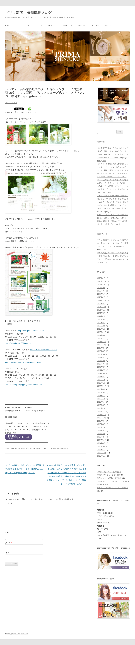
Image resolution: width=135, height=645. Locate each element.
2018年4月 (101, 358)
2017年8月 (101, 367)
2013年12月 (101, 453)
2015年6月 (101, 431)
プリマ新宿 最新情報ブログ (28, 13)
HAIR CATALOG (66, 25)
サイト (8, 553)
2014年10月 (101, 440)
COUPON (51, 25)
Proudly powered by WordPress (16, 634)
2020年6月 (101, 319)
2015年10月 (101, 418)
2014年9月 (101, 443)
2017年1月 (101, 380)
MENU (40, 25)
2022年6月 (101, 304)
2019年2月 (101, 338)
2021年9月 (101, 313)
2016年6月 (101, 399)
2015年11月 (101, 415)
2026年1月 (101, 278)
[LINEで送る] (29, 109)
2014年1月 (101, 450)
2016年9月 (101, 389)
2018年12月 (101, 342)
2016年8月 (101, 392)
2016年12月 (101, 383)
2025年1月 (101, 294)
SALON (18, 25)
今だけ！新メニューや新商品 (108, 472)
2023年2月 (101, 297)
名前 (7, 532)
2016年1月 (101, 411)
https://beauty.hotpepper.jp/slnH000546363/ (24, 384)
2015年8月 (101, 424)
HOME (7, 25)
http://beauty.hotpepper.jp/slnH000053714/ (23, 362)
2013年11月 (101, 456)
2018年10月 (101, 345)
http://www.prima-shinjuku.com (31, 330)
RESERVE (82, 25)
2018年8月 (101, 348)
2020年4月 (101, 323)
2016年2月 (101, 408)
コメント (9, 503)
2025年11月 (101, 281)
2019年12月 (101, 329)
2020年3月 (101, 326)
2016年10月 (101, 386)
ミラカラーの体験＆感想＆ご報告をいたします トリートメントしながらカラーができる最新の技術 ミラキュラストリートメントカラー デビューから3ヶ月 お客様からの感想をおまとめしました (113, 170)
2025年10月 (101, 285)
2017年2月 (101, 377)
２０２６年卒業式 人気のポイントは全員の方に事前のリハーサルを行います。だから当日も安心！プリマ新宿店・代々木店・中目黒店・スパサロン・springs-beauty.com (112, 154)
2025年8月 (101, 291)
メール (8, 543)
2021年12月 (101, 307)
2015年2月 (101, 437)
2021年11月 (101, 310)
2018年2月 (101, 361)
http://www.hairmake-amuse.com (43, 349)
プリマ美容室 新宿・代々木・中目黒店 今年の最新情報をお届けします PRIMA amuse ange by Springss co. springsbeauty (25, 469)
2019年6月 (101, 335)
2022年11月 (101, 300)
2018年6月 (101, 351)
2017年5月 (101, 373)
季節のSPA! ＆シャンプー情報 (109, 475)
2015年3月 (101, 434)
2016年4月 (101, 405)
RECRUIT (95, 25)
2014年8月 (101, 446)
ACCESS (108, 25)
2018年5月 (101, 354)
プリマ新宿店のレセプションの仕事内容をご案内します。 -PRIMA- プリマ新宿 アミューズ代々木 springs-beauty (113, 243)
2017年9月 (101, 364)
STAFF (29, 25)
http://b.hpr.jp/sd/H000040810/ (18, 343)
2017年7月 (101, 370)
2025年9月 (101, 288)
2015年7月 (101, 427)
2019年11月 (101, 332)
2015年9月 (101, 421)
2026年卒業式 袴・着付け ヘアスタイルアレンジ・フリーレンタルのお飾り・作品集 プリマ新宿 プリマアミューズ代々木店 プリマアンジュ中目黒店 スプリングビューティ (112, 186)
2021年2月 (101, 316)
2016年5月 (101, 402)
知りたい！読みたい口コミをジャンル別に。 (32, 449)
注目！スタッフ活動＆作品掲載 (109, 478)
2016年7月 (101, 396)
